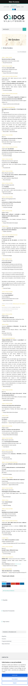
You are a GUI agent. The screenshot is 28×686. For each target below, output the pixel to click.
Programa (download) (6, 641)
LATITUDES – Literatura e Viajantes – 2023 (14, 6)
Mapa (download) (5, 643)
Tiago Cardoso (6, 621)
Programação (23, 51)
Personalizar (15, 679)
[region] (14, 673)
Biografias (5, 600)
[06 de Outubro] (14, 40)
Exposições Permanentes (9, 610)
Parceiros (4, 638)
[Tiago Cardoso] (14, 618)
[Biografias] (14, 597)
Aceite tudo (14, 675)
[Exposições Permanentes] (14, 608)
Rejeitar (15, 683)
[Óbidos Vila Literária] (14, 17)
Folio (18, 51)
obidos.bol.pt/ (18, 564)
